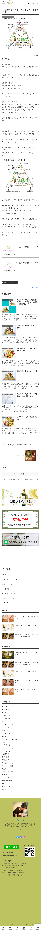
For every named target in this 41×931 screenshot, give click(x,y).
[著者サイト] (20, 830)
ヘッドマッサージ (7, 748)
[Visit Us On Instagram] (23, 838)
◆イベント (5, 712)
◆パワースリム (7, 709)
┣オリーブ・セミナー (9, 772)
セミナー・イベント (8, 593)
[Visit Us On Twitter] (17, 838)
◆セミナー (5, 774)
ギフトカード (6, 751)
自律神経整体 (6, 757)
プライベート (6, 733)
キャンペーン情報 (7, 766)
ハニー (4, 742)
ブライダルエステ (7, 724)
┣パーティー (6, 715)
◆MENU (4, 783)
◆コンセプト (6, 786)
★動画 (4, 736)
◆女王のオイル (7, 769)
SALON (4, 575)
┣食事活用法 (6, 718)
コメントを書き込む (20, 474)
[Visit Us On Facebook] (20, 838)
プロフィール (20, 820)
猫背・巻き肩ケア (7, 745)
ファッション (6, 727)
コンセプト (5, 589)
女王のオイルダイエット (10, 282)
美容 (3, 721)
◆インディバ (6, 706)
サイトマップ (30, 924)
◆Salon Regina (7, 780)
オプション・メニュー (9, 579)
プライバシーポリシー (9, 598)
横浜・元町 (5, 730)
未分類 (4, 789)
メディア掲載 (6, 603)
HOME (11, 924)
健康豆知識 (5, 754)
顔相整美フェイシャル (9, 760)
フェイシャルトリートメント (11, 763)
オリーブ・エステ (8, 584)
